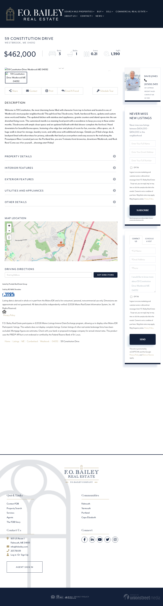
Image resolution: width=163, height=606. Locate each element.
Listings (16, 341)
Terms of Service (148, 355)
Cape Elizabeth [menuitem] (89, 517)
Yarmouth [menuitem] (86, 508)
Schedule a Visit (149, 240)
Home (7, 341)
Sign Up (24, 554)
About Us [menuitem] (70, 16)
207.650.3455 (151, 84)
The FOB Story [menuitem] (13, 522)
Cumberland (32, 341)
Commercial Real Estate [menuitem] (131, 11)
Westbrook (44, 341)
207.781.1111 (16, 550)
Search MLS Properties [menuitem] (78, 11)
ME (23, 341)
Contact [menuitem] (85, 16)
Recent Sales (150, 91)
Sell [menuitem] (108, 11)
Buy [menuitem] (99, 11)
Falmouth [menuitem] (86, 503)
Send (142, 339)
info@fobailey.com (19, 546)
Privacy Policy (9, 315)
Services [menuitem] (10, 512)
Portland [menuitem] (86, 512)
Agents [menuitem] (10, 517)
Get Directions (105, 275)
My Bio (147, 98)
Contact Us (136, 240)
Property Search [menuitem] (14, 508)
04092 (55, 341)
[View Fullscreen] (9, 237)
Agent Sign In (24, 567)
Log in (13, 554)
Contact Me (149, 95)
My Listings (149, 88)
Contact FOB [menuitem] (13, 503)
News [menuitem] (99, 16)
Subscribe (143, 210)
